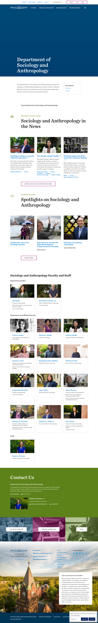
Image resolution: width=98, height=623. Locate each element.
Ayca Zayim (70, 421)
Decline (84, 619)
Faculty (26, 171)
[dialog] (83, 617)
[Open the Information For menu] (60, 2)
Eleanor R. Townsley (20, 421)
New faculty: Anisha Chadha (48, 156)
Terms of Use (57, 616)
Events (46, 2)
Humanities (40, 173)
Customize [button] (73, 619)
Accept (92, 619)
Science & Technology (43, 174)
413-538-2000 (19, 559)
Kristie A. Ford (17, 361)
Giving (58, 550)
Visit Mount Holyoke (62, 552)
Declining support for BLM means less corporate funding (75, 157)
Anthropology (68, 88)
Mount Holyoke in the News (71, 177)
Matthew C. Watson (46, 421)
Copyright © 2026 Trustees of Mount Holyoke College (23, 616)
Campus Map (60, 564)
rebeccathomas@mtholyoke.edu (39, 504)
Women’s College (55, 174)
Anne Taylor (43, 390)
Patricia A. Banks (45, 335)
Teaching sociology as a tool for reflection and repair (22, 157)
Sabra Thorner (71, 390)
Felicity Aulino (18, 335)
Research (48, 173)
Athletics (39, 2)
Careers (59, 561)
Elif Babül (16, 301)
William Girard (71, 361)
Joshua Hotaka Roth (20, 390)
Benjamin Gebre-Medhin (48, 361)
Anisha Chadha (71, 335)
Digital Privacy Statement (45, 616)
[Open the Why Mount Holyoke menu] (74, 9)
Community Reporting (15, 619)
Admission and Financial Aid (46, 7)
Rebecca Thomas (18, 456)
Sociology (67, 90)
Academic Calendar (62, 557)
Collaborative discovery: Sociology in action (19, 244)
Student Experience (61, 7)
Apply (71, 2)
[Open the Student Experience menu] (61, 9)
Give (82, 2)
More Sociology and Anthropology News (38, 184)
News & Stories (31, 2)
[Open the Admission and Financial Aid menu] (46, 9)
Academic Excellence (15, 171)
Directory (24, 2)
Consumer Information (60, 567)
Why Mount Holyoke (74, 7)
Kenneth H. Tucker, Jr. (47, 301)
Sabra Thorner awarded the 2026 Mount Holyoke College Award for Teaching (47, 244)
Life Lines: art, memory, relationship (73, 244)
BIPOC (65, 175)
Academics (33, 7)
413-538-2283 (15, 494)
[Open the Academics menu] (33, 9)
